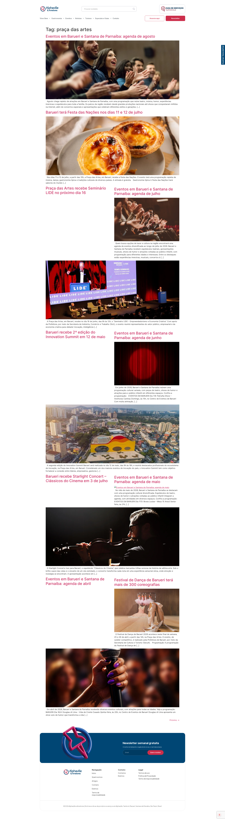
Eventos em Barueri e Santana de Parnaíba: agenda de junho (143, 335)
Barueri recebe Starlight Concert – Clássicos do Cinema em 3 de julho (77, 478)
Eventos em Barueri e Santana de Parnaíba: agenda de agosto (100, 36)
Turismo (88, 18)
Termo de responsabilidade (98, 793)
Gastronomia (56, 18)
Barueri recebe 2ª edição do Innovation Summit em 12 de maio (75, 334)
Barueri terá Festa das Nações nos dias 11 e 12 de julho (94, 112)
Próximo (174, 720)
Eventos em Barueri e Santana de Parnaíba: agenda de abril (75, 581)
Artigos (95, 781)
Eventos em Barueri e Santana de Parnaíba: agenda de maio (143, 479)
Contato (116, 18)
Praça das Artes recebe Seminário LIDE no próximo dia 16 (76, 190)
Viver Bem (44, 18)
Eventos (68, 18)
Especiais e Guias (102, 18)
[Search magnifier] (133, 9)
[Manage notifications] (219, 815)
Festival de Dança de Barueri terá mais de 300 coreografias (143, 582)
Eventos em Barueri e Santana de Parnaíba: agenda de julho (143, 191)
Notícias (78, 18)
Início (94, 773)
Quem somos (97, 777)
